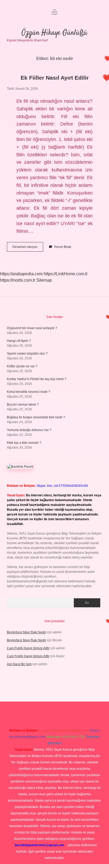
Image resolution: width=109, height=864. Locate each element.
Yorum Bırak (62, 247)
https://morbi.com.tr (17, 280)
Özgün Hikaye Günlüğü (54, 33)
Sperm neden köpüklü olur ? (27, 353)
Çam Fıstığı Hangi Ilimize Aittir (28, 648)
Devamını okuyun (27, 248)
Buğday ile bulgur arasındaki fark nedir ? (36, 417)
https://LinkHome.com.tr (66, 274)
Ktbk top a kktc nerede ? (24, 443)
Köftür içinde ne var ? (22, 366)
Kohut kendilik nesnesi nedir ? (28, 392)
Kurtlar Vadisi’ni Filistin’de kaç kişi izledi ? (36, 379)
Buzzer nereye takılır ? (23, 404)
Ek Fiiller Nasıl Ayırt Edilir (55, 78)
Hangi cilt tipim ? (19, 341)
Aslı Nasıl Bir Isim (19, 664)
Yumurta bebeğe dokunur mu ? (29, 430)
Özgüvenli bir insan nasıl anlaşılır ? (32, 328)
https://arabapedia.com (21, 274)
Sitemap (44, 280)
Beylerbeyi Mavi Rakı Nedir (26, 632)
